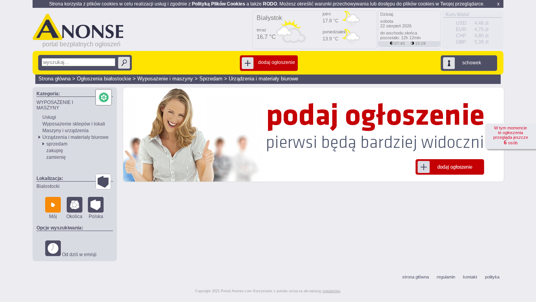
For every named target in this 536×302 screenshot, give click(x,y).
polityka (492, 277)
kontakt (470, 277)
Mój (53, 216)
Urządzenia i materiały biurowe (263, 79)
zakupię (54, 150)
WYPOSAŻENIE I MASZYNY (54, 105)
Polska (96, 216)
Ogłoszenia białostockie (104, 79)
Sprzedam (210, 79)
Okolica (74, 216)
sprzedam (56, 144)
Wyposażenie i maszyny (165, 79)
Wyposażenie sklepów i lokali (73, 124)
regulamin (446, 277)
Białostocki (48, 186)
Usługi (49, 117)
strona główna (415, 277)
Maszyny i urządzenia (65, 130)
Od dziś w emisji (79, 254)
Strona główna (54, 79)
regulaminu (331, 291)
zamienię (56, 157)
